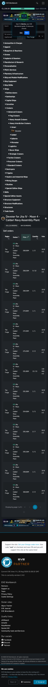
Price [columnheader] (24, 237)
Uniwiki (4, 623)
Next (26, 33)
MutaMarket (5, 625)
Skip (21, 33)
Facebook (7, 640)
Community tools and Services (13, 631)
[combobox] (10, 36)
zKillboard (5, 620)
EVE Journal (5, 608)
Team (3, 591)
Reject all (13, 682)
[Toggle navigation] (43, 3)
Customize (26, 682)
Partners (4, 586)
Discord (7, 643)
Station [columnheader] (15, 237)
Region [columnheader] (7, 236)
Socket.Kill (5, 628)
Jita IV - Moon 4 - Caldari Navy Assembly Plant (16, 251)
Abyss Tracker (6, 606)
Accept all (41, 682)
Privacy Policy (12, 677)
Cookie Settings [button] (7, 597)
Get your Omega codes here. (29, 544)
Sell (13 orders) (11, 225)
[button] (9, 3)
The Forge (7, 251)
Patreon (7, 645)
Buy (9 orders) (26, 225)
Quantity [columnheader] (35, 236)
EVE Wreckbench (7, 611)
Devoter (18, 131)
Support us (5, 589)
